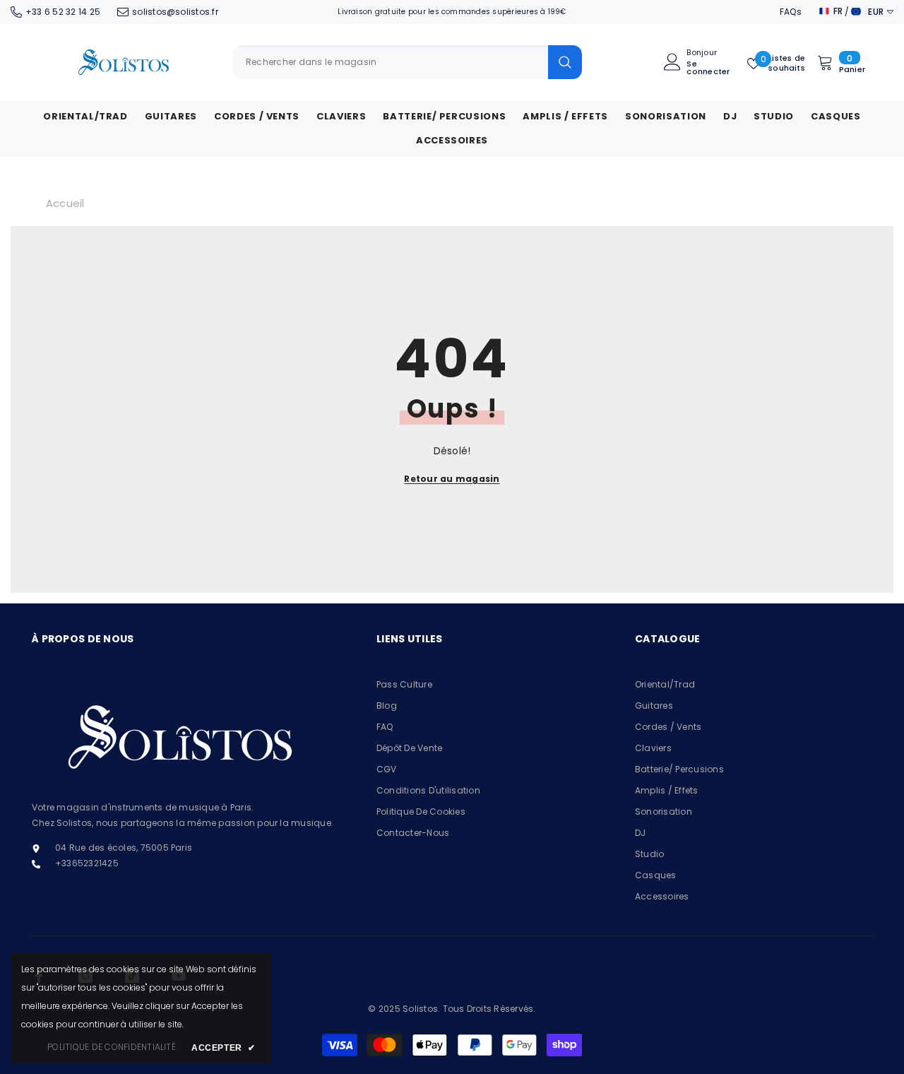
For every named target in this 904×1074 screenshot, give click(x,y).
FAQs (791, 12)
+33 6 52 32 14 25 (62, 12)
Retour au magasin (451, 479)
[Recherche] (407, 62)
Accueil (65, 203)
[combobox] (390, 62)
